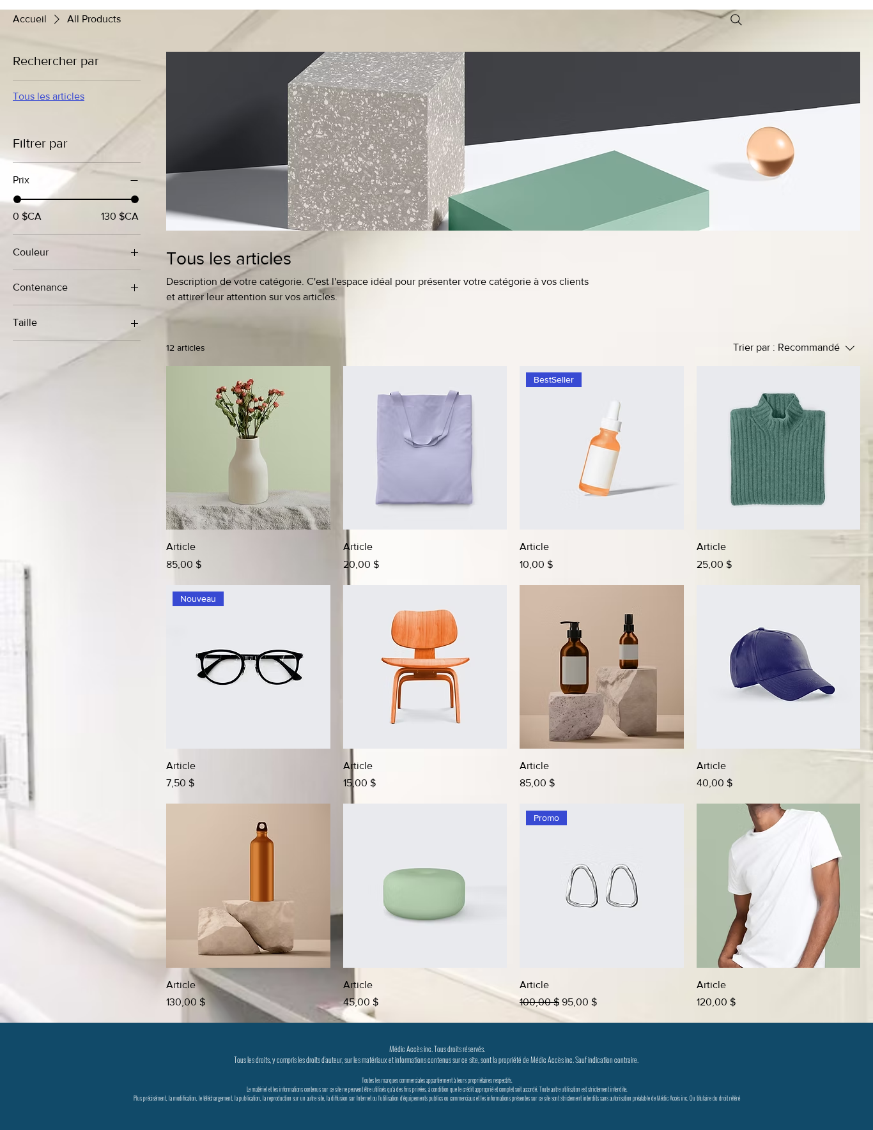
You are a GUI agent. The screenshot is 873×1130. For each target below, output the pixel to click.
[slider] (17, 199)
